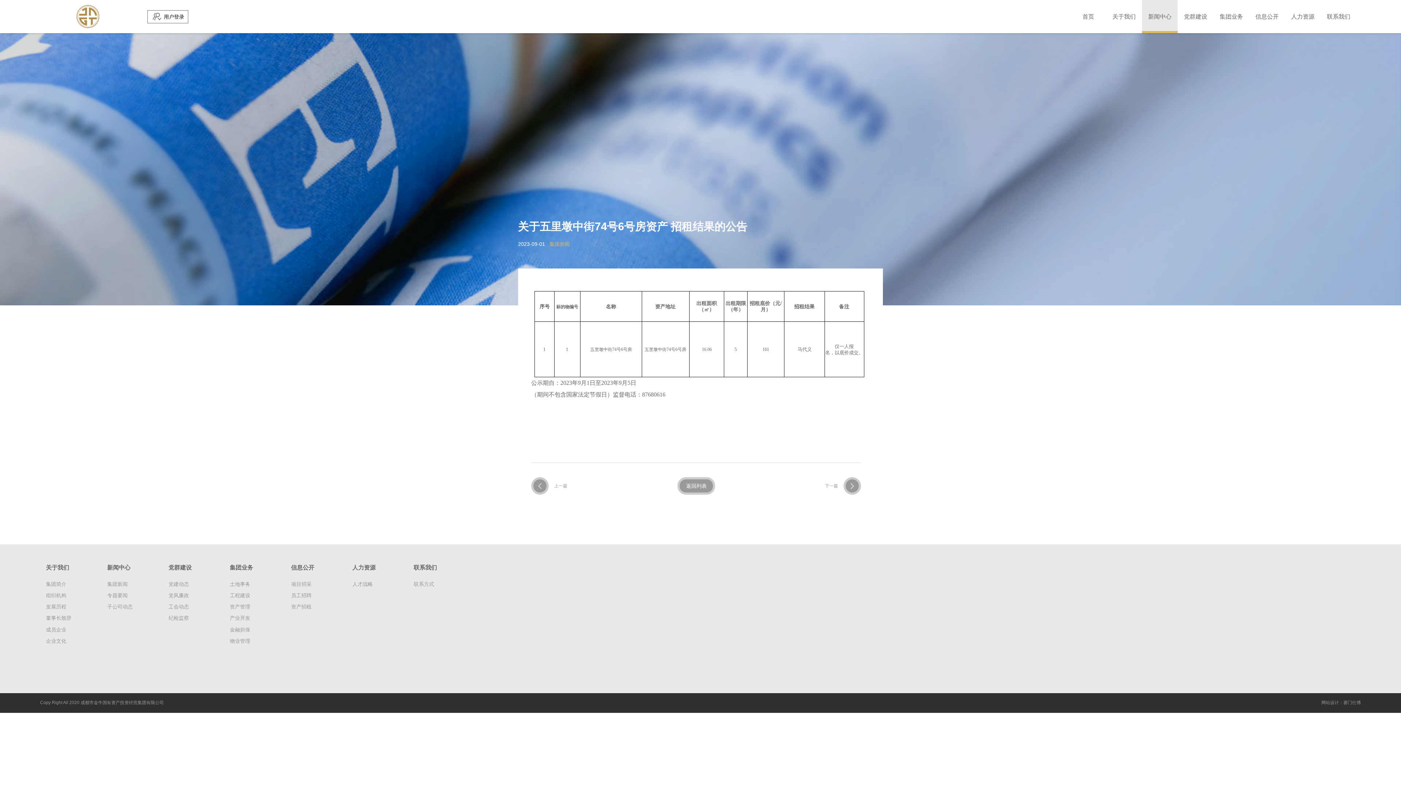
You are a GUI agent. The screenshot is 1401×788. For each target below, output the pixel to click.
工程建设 (240, 595)
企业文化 (56, 641)
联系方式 (424, 584)
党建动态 (179, 584)
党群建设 (1195, 16)
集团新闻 (117, 584)
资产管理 (240, 607)
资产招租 (301, 607)
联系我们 (1338, 16)
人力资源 (1303, 16)
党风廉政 (179, 595)
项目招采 (301, 584)
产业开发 (240, 618)
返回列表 (696, 486)
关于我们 (1124, 16)
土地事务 (240, 584)
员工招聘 (301, 595)
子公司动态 (120, 607)
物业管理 (240, 641)
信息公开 (1267, 16)
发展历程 (56, 607)
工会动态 (179, 607)
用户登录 (174, 17)
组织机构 (56, 595)
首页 (1088, 16)
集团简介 (56, 584)
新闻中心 (1160, 16)
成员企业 (56, 630)
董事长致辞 (59, 618)
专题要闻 (117, 595)
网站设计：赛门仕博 (1341, 702)
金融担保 (240, 630)
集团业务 (1231, 16)
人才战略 (362, 584)
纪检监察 (179, 618)
